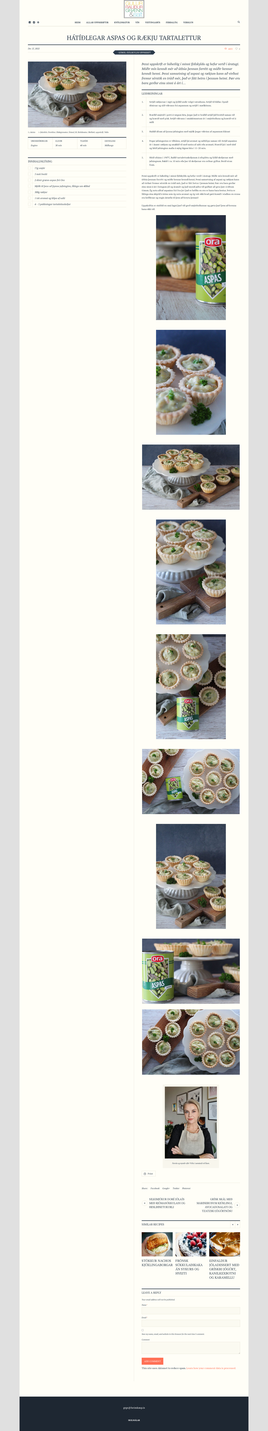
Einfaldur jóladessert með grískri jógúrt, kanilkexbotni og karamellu (190, 1269)
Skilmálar (134, 1420)
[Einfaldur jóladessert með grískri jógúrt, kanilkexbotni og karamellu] (190, 1244)
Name (144, 1305)
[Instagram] (34, 22)
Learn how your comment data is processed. (211, 1368)
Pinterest (186, 1188)
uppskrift (99, 132)
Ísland (71, 132)
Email (144, 1317)
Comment (146, 1339)
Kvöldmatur (82, 132)
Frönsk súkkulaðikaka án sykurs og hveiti (155, 1266)
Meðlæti (91, 132)
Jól (76, 132)
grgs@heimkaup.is (134, 1407)
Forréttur (52, 132)
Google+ (166, 1188)
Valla (106, 132)
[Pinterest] (38, 22)
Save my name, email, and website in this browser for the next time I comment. (173, 1334)
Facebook (155, 1188)
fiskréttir (43, 132)
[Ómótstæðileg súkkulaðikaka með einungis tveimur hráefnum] (224, 1244)
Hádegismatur (62, 132)
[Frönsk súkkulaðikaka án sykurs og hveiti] (157, 1244)
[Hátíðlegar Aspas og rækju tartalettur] (77, 94)
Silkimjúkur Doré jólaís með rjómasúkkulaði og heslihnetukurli (167, 1203)
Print (150, 1173)
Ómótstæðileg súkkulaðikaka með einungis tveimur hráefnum (222, 1269)
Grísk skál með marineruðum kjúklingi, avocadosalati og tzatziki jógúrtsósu (215, 1205)
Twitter (176, 1188)
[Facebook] (30, 22)
